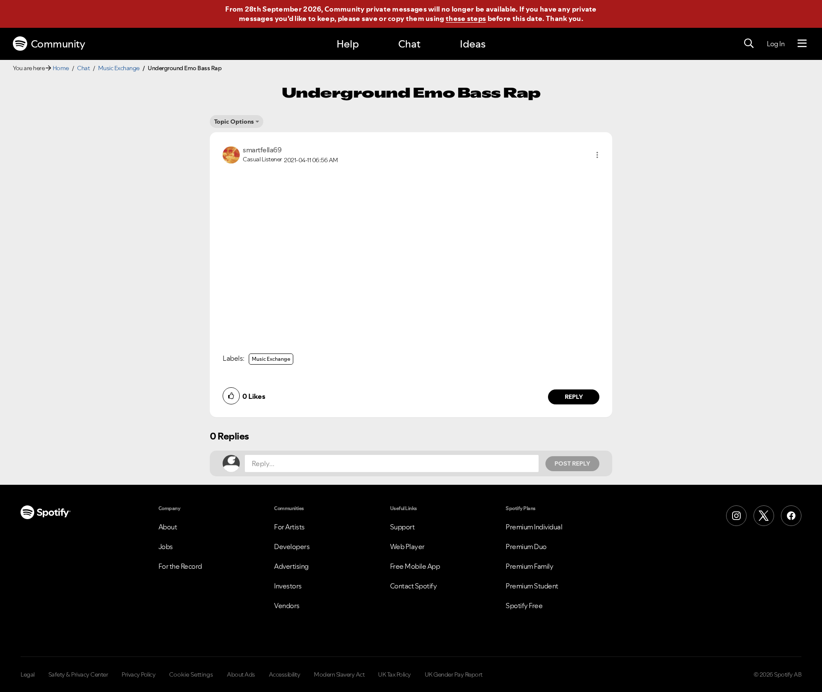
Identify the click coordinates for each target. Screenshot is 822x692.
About (167, 527)
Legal (28, 674)
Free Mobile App (415, 566)
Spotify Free (524, 605)
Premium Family (529, 566)
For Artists (289, 527)
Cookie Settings (191, 674)
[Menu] (802, 44)
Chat (409, 44)
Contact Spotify (413, 586)
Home (61, 68)
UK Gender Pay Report (453, 674)
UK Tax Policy (394, 674)
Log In (775, 43)
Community (58, 44)
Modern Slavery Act (339, 674)
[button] (597, 154)
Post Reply (572, 463)
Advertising (291, 566)
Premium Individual (534, 527)
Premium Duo (526, 546)
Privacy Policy (138, 674)
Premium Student (532, 586)
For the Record (180, 566)
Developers (292, 546)
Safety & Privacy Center (78, 674)
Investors (288, 586)
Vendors (287, 605)
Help (348, 44)
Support (402, 527)
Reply (574, 396)
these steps (466, 18)
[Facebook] (791, 515)
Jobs (165, 546)
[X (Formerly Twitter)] (764, 515)
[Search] (749, 43)
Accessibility (285, 674)
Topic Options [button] (234, 121)
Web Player (407, 546)
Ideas (472, 44)
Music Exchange (119, 68)
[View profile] (231, 154)
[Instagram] (736, 515)
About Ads (241, 674)
